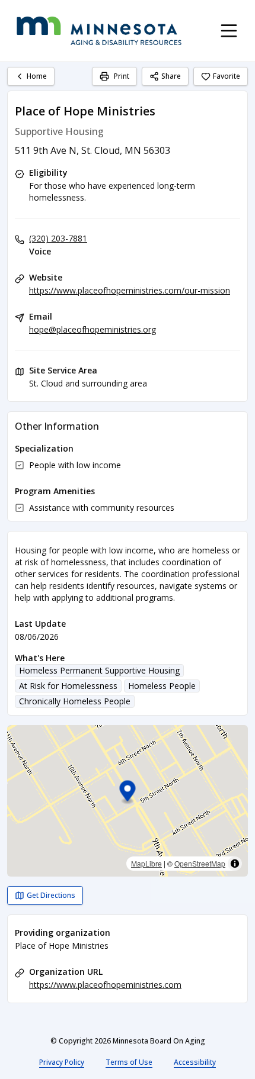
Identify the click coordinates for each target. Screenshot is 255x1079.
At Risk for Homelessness (68, 685)
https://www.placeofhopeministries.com (105, 984)
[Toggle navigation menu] (228, 30)
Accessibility (195, 1062)
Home (37, 76)
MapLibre (146, 863)
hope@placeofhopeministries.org (92, 329)
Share (171, 76)
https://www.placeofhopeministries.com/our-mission (129, 290)
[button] (128, 793)
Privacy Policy (61, 1062)
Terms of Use (129, 1062)
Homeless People (162, 685)
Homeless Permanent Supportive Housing (99, 670)
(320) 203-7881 (58, 238)
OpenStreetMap (199, 863)
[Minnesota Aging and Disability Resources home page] (99, 31)
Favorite (226, 76)
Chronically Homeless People (74, 701)
